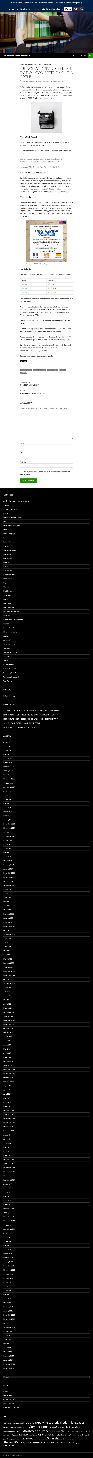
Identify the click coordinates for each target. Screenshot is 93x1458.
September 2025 (9, 787)
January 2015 (8, 1311)
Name (22, 443)
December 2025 (9, 775)
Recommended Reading (11, 611)
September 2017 (9, 1180)
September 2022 (9, 934)
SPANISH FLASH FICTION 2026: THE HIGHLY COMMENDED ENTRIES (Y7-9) (30, 715)
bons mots (19, 1427)
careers (25, 1427)
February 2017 (8, 1209)
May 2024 (6, 852)
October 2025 (8, 783)
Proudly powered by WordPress (12, 1455)
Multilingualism (9, 591)
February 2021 (8, 1012)
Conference (52, 1427)
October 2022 (8, 930)
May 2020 (6, 1049)
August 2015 (7, 1282)
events (19, 1431)
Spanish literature (9, 644)
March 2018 (7, 1155)
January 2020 (8, 1065)
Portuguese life (8, 607)
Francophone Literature (11, 525)
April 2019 (7, 1102)
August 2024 (7, 840)
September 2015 (9, 1278)
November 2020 (9, 1024)
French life (7, 538)
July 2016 (6, 1237)
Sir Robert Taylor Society (39, 1439)
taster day (29, 1443)
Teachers (6, 656)
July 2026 (6, 746)
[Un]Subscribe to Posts (11, 1408)
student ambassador (69, 1439)
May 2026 (6, 754)
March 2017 (7, 1204)
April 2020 (7, 1053)
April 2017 (7, 1200)
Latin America (8, 579)
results (22, 1439)
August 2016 (7, 1233)
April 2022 (7, 955)
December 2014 (9, 1315)
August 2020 (7, 1037)
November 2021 (9, 975)
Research (6, 615)
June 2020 (7, 1045)
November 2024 (9, 828)
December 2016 (9, 1217)
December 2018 (9, 1118)
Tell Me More (78, 9)
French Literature (55, 1431)
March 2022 (7, 959)
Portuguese (7, 603)
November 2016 (9, 1221)
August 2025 (7, 791)
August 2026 (7, 742)
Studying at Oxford (10, 652)
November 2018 (9, 1123)
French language (9, 534)
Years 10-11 (25, 288)
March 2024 (7, 861)
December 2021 (9, 971)
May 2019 (6, 1098)
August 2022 (7, 938)
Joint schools (7, 1435)
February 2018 (8, 1159)
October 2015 (8, 1274)
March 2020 (7, 1057)
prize (18, 1439)
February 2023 (8, 914)
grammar (74, 1431)
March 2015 (7, 1303)
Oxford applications (57, 1435)
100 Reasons (7, 1423)
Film (5, 521)
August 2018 (7, 1135)
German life (7, 554)
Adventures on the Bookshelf (16, 55)
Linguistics (14, 1435)
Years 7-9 (24, 284)
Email (22, 452)
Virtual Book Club (9, 669)
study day (22, 1443)
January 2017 (8, 1213)
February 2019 (8, 1110)
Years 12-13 (25, 292)
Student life (7, 648)
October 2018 (8, 1127)
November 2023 (9, 877)
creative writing (39, 370)
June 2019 (7, 1094)
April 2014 (7, 1348)
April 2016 (7, 1249)
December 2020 (9, 1020)
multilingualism (33, 1435)
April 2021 (7, 1004)
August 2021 (7, 988)
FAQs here (57, 345)
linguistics (7, 583)
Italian (5, 566)
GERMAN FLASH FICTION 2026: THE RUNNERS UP (21, 723)
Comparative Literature (11, 509)
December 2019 (9, 1069)
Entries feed (7, 1395)
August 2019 (7, 1086)
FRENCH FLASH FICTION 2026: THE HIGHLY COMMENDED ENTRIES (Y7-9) (30, 719)
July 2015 (6, 1286)
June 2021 (7, 996)
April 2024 (7, 857)
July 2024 (6, 844)
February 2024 (8, 865)
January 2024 (8, 869)
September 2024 (9, 836)
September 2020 (9, 1033)
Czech (5, 513)
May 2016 (6, 1245)
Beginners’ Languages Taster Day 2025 (33, 392)
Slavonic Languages (10, 632)
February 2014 (8, 1356)
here (50, 191)
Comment (24, 414)
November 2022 (9, 926)
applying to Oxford (28, 1423)
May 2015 (6, 1294)
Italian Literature (9, 575)
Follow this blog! (9, 696)
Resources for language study (13, 620)
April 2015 (7, 1299)
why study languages (74, 1443)
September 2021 (9, 983)
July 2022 (6, 943)
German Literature (9, 558)
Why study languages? (11, 677)
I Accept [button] (68, 9)
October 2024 (8, 832)
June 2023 (7, 897)
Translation (7, 660)
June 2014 (7, 1339)
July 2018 (6, 1139)
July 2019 (6, 1090)
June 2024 (7, 848)
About (74, 55)
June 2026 (7, 750)
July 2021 (6, 992)
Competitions (26, 370)
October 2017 (8, 1176)
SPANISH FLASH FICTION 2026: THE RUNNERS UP (21, 727)
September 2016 (9, 1229)
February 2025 (8, 816)
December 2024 (9, 824)
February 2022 (8, 963)
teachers (36, 1442)
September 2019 (9, 1082)
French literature (9, 542)
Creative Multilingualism (68, 1427)
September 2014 (9, 1327)
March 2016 (7, 1254)
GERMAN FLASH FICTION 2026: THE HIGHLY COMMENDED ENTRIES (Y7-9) (31, 711)
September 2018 (9, 1131)
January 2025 (8, 820)
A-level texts (16, 1423)
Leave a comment (59, 81)
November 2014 (9, 1319)
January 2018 (8, 1163)
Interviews (80, 1432)
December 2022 (9, 922)
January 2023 (8, 918)
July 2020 (6, 1041)
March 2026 (7, 762)
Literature (6, 587)
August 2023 (7, 889)
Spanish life (7, 640)
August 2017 (7, 1184)
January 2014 (8, 1360)
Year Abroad (7, 681)
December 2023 (9, 873)
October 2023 (8, 881)
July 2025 (6, 795)
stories (60, 1439)
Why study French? (10, 673)
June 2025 (7, 799)
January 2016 (8, 1262)
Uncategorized (8, 665)
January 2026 (8, 771)
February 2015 (8, 1307)
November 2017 (9, 1172)
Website (23, 462)
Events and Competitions (29, 64)
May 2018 (6, 1147)
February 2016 (8, 1258)
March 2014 (7, 1352)
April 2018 (7, 1151)
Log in (5, 1391)
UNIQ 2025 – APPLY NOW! (29, 383)
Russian (6, 624)
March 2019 (7, 1106)
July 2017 (6, 1188)
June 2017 (7, 1192)
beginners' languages (9, 1427)
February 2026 (8, 767)
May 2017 (6, 1196)
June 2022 (7, 947)
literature (23, 1434)
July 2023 (6, 893)
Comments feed (9, 1399)
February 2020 (8, 1061)
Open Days (7, 595)
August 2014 (7, 1331)
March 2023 (7, 910)
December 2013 (9, 1364)
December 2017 (9, 1168)
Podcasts (86, 1435)
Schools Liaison (43, 81)
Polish (5, 599)
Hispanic (6, 562)
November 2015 (9, 1270)
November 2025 (9, 779)
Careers (6, 505)
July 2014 (6, 1335)
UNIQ (54, 1443)
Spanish (48, 64)
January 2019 (8, 1114)
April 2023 (7, 906)
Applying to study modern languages (16, 501)
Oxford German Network (74, 1435)
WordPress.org (8, 1403)
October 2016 (8, 1225)
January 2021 (8, 1016)
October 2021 (8, 979)
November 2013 (9, 1368)
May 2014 (6, 1344)
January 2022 (8, 967)
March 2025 (7, 812)
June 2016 (7, 1241)
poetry (5, 1439)
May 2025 (6, 803)
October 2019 (8, 1078)
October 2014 (8, 1323)
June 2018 (7, 1143)
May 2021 (6, 1000)
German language (9, 550)
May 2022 (6, 951)
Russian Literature (9, 628)
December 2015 (9, 1266)
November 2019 (9, 1073)
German (6, 546)
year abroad (9, 1445)
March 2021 (7, 1008)
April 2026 (7, 758)
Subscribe (83, 55)
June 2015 (7, 1290)
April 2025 (7, 807)
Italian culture (8, 570)
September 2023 (9, 885)
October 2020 (8, 1028)
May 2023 (6, 902)
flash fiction (53, 370)
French (42, 64)
